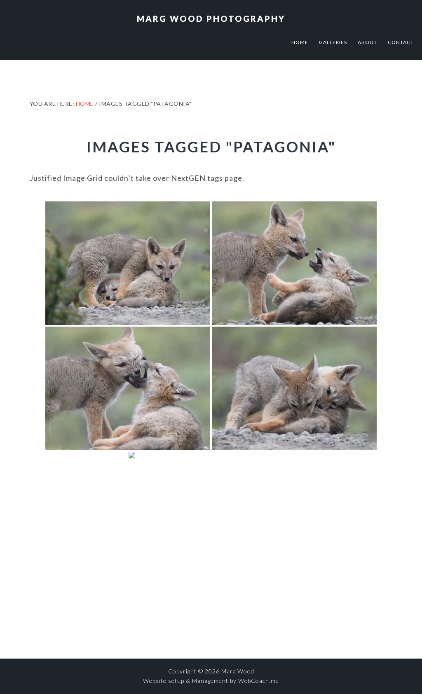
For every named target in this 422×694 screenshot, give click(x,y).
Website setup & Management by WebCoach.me (211, 680)
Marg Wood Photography (211, 18)
